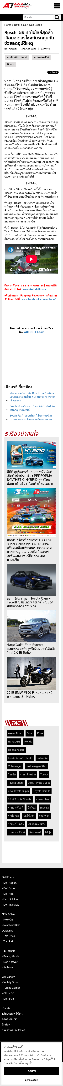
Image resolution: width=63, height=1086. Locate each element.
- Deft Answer (9, 962)
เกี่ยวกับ (6, 1008)
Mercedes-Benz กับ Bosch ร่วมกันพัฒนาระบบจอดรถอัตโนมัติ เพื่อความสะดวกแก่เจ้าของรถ (33, 396)
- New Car (8, 919)
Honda (28, 741)
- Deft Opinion (10, 899)
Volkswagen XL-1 (37, 766)
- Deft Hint (7, 894)
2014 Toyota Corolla (19, 799)
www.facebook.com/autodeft (39, 299)
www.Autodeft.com (34, 289)
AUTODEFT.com (34, 332)
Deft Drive (7, 930)
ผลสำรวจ (44, 815)
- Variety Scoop (10, 982)
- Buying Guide (10, 956)
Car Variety (8, 977)
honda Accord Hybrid (20, 758)
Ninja (48, 832)
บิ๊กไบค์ (32, 807)
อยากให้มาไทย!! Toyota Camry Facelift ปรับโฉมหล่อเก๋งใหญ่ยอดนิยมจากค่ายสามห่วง (30, 602)
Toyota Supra (15, 783)
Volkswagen (15, 766)
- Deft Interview (10, 904)
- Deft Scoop (9, 888)
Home (7, 25)
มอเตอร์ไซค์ (43, 799)
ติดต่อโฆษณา (9, 1019)
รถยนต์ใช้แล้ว (16, 824)
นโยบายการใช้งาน (12, 1013)
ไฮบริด (12, 774)
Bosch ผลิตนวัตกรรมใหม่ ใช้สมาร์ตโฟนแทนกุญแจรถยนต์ (32, 408)
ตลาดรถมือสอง (37, 824)
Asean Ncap (15, 733)
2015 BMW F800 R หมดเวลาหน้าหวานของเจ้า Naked (30, 694)
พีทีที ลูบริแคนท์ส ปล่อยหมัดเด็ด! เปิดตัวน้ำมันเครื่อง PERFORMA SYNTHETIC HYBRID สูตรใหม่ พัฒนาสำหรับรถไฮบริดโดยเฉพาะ (30, 477)
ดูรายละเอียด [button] (31, 1080)
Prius (40, 733)
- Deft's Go (8, 998)
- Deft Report (9, 882)
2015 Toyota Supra (39, 783)
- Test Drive (8, 936)
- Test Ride (8, 941)
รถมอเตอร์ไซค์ (16, 832)
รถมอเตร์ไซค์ (15, 807)
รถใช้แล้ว (29, 815)
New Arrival (8, 914)
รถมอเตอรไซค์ (41, 57)
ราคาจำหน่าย (28, 774)
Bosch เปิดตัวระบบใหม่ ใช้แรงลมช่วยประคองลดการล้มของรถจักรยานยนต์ (31, 417)
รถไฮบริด (42, 758)
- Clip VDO (8, 993)
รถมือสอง (13, 815)
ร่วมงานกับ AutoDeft (13, 1030)
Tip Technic (8, 951)
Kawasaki (35, 832)
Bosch (10, 64)
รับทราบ (31, 1070)
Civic (30, 733)
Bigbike (44, 807)
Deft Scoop (35, 25)
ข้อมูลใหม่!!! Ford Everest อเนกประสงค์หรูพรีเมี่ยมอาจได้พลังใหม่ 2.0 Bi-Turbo (31, 648)
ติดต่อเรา (7, 1024)
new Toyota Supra (18, 791)
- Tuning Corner (11, 987)
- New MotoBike (11, 925)
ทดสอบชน (14, 741)
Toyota (44, 774)
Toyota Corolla (41, 791)
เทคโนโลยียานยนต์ (17, 57)
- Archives (7, 967)
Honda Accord (16, 750)
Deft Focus (20, 25)
